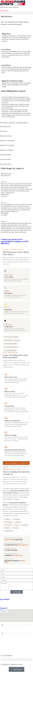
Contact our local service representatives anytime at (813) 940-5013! (15, 241)
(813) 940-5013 (4, 10)
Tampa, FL (3, 608)
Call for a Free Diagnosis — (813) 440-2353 (16, 463)
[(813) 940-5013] (2, 596)
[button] (16, 12)
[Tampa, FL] (2, 604)
